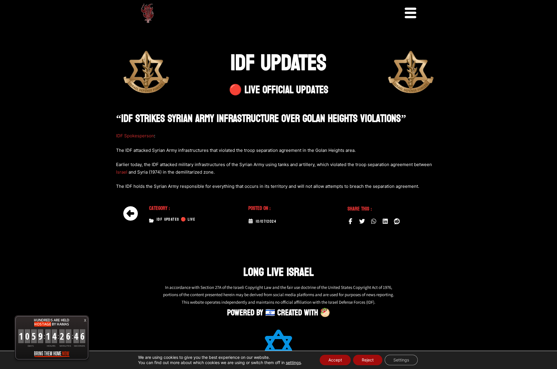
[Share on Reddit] (397, 221)
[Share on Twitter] (362, 221)
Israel (121, 172)
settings (293, 362)
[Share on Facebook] (350, 221)
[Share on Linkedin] (385, 221)
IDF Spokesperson (135, 135)
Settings (401, 359)
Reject (368, 359)
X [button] (85, 320)
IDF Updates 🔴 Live (176, 219)
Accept (335, 359)
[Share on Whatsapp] (374, 221)
